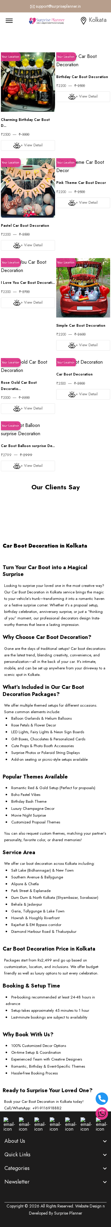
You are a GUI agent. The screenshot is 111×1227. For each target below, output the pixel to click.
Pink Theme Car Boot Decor (81, 182)
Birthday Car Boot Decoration (82, 77)
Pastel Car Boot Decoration (25, 225)
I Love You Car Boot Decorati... (28, 282)
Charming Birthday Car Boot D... (25, 122)
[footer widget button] (55, 1141)
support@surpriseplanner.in (58, 6)
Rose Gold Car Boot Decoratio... (19, 385)
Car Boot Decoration (74, 374)
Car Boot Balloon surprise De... (28, 446)
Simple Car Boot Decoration (80, 325)
